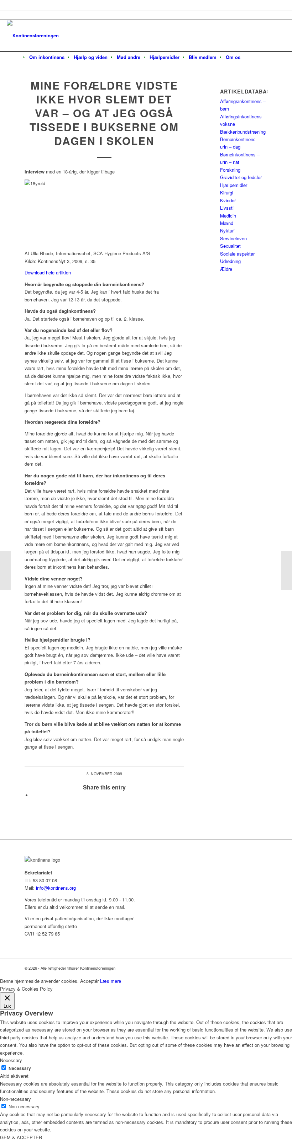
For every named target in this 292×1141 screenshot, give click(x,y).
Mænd (226, 223)
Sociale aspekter (237, 253)
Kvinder (228, 200)
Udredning (230, 261)
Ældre (226, 269)
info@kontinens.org (55, 887)
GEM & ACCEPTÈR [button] (21, 1137)
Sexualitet (230, 245)
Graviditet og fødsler (241, 177)
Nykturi (227, 230)
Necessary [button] (11, 1060)
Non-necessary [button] (15, 1099)
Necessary (20, 1068)
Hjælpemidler (233, 185)
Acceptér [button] (89, 980)
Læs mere (110, 980)
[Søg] (249, 57)
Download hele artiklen (48, 272)
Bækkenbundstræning (243, 131)
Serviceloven (233, 238)
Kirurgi (226, 192)
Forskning (230, 169)
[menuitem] (47, 57)
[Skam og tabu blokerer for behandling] (5, 570)
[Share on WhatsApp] (33, 795)
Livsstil (227, 207)
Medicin (228, 215)
